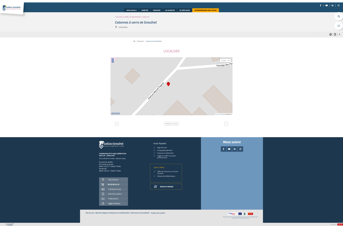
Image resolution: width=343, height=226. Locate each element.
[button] (339, 16)
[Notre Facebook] (321, 5)
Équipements (140, 41)
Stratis (340, 224)
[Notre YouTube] (327, 5)
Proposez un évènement (165, 153)
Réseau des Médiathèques (166, 176)
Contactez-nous (114, 189)
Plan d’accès (113, 179)
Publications (113, 198)
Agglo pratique (114, 203)
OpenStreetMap (221, 114)
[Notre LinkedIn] (332, 5)
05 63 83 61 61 (113, 184)
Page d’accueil (162, 148)
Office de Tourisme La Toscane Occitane (167, 172)
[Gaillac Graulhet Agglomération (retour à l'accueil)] (15, 10)
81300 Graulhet (123, 27)
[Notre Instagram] (338, 5)
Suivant (226, 124)
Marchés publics (115, 194)
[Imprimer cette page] (330, 34)
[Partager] (339, 34)
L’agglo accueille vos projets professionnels (166, 157)
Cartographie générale (164, 150)
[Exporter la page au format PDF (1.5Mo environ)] (335, 34)
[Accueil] (134, 41)
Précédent (117, 124)
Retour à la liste (171, 124)
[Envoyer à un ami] (339, 25)
